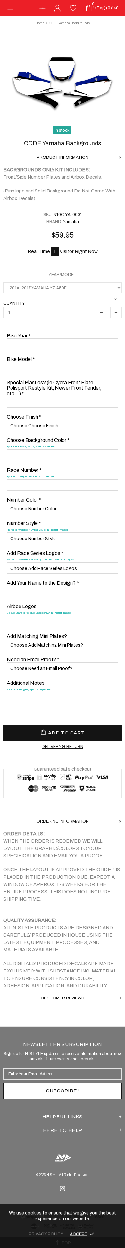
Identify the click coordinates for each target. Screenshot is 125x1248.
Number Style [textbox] (37, 526)
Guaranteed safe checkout (63, 769)
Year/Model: (62, 274)
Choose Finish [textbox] (24, 417)
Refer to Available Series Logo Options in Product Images (40, 559)
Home (40, 23)
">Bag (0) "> (105, 6)
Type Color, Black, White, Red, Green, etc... (32, 446)
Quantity (14, 303)
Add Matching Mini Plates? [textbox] (37, 636)
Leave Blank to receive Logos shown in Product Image (39, 612)
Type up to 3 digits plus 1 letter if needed (30, 476)
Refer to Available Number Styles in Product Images (37, 529)
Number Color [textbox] (24, 500)
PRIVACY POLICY (46, 1234)
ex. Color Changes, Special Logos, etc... (30, 689)
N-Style (43, 8)
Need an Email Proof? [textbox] (33, 659)
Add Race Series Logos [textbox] (40, 555)
